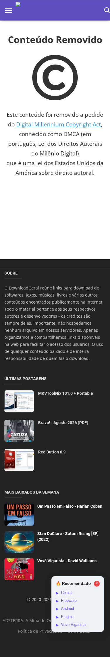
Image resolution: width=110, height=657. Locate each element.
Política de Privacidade (40, 631)
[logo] (58, 10)
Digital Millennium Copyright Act (58, 124)
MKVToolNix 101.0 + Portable (65, 393)
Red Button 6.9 (52, 452)
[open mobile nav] (8, 10)
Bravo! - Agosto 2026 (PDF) (63, 422)
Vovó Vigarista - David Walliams (67, 560)
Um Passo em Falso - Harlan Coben (69, 506)
